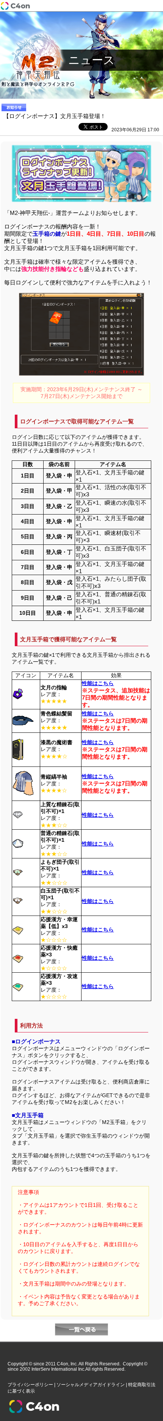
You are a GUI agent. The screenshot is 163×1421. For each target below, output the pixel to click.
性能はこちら (98, 683)
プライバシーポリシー (30, 1384)
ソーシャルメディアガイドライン (90, 1384)
